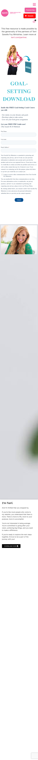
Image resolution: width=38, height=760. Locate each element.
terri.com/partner (19, 37)
